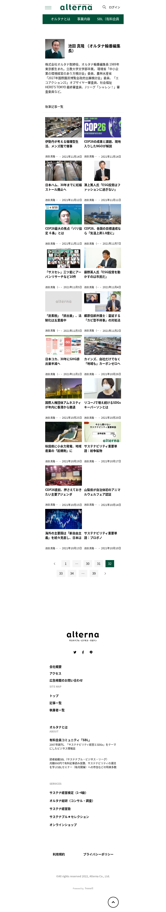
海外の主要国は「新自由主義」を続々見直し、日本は (63, 535)
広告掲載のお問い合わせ (66, 680)
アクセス (55, 673)
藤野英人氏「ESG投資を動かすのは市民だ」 (102, 274)
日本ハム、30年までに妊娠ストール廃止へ (63, 187)
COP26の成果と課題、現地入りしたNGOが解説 (102, 143)
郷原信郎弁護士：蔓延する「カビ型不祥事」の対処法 (102, 317)
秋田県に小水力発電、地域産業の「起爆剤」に (63, 448)
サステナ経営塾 (60, 808)
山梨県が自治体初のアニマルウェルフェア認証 (102, 491)
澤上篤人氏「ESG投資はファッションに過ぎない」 (102, 187)
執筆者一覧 (57, 710)
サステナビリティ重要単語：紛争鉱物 (100, 448)
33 (61, 573)
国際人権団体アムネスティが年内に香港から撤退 (63, 404)
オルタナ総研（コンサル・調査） (72, 800)
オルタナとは (60, 18)
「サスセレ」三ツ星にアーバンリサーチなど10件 (63, 274)
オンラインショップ (63, 824)
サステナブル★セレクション (69, 816)
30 (87, 563)
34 (72, 573)
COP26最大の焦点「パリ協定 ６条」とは (63, 230)
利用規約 (59, 854)
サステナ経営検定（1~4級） (68, 792)
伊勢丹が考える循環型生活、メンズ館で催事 (61, 143)
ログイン (114, 7)
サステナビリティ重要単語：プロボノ (100, 535)
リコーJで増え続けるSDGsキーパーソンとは (102, 404)
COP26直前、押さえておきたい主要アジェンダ (63, 491)
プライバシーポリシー (98, 854)
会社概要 (55, 666)
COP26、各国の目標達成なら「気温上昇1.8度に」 (102, 230)
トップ (54, 695)
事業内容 (83, 18)
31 (99, 563)
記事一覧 (55, 703)
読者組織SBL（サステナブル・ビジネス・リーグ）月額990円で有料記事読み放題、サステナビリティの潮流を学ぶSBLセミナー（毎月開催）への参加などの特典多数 (83, 763)
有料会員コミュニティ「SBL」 (70, 740)
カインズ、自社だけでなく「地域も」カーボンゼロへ (102, 361)
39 (94, 573)
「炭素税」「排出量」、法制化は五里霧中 (63, 317)
